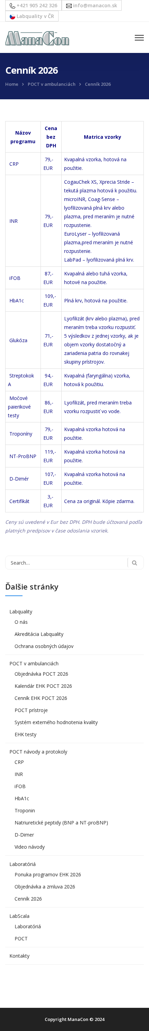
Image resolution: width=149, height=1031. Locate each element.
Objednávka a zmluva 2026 (45, 886)
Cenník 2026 (28, 898)
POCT (21, 938)
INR (19, 774)
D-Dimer (24, 834)
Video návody (30, 846)
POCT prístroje (31, 710)
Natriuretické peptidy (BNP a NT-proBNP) (61, 822)
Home (11, 84)
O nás (21, 622)
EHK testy (25, 734)
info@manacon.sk (94, 5)
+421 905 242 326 (36, 5)
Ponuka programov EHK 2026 (48, 874)
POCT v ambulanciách (52, 84)
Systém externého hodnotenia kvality (56, 722)
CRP (19, 762)
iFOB (20, 786)
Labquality (20, 611)
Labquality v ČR (34, 16)
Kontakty (19, 955)
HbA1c (22, 798)
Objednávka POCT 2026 (41, 673)
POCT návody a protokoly (38, 751)
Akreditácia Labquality (39, 634)
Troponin (25, 810)
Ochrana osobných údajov (44, 646)
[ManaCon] (37, 37)
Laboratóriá (22, 864)
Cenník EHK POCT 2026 (41, 698)
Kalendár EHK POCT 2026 (43, 686)
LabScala (19, 916)
